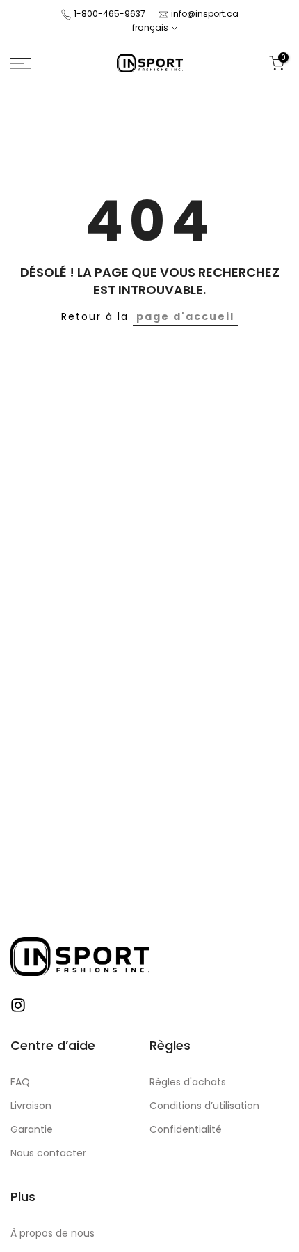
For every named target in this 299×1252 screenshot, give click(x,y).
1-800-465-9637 (109, 14)
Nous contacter (48, 1153)
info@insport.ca (205, 14)
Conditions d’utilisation (204, 1106)
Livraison (30, 1106)
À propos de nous (52, 1233)
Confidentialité (186, 1129)
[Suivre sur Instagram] (18, 1005)
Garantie (31, 1129)
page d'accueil (185, 316)
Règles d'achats (188, 1082)
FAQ (20, 1082)
